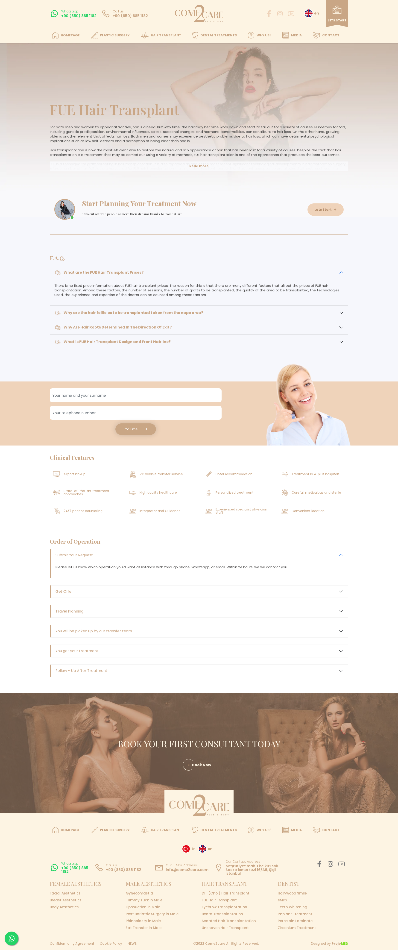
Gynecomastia (139, 893)
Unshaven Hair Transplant (225, 928)
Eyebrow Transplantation (224, 907)
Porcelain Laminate (295, 921)
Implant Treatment (295, 914)
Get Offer (64, 591)
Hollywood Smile (292, 893)
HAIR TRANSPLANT (166, 35)
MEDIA (296, 35)
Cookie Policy (111, 943)
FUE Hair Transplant (219, 900)
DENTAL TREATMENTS (218, 35)
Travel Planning (69, 611)
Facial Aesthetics (65, 893)
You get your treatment (77, 651)
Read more (199, 166)
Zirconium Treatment (297, 928)
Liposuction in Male (143, 907)
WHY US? (264, 35)
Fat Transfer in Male (143, 928)
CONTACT (330, 35)
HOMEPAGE (70, 35)
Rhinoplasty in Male (143, 921)
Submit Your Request (74, 555)
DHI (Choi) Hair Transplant (225, 893)
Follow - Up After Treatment (81, 670)
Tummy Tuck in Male (144, 900)
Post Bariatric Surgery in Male (152, 914)
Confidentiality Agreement (72, 943)
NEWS (132, 943)
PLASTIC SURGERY (115, 35)
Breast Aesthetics (66, 900)
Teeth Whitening (292, 907)
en (316, 13)
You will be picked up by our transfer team (94, 631)
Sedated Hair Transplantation (229, 921)
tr (193, 848)
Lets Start (323, 209)
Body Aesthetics (64, 907)
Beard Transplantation (222, 914)
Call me (131, 429)
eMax (282, 900)
